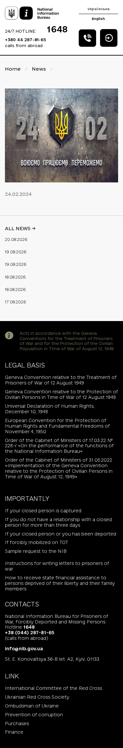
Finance (14, 732)
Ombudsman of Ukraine (32, 705)
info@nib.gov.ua (24, 648)
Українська (99, 9)
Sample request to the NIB (36, 551)
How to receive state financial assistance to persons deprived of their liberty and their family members (60, 583)
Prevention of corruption (34, 714)
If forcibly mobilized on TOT (36, 542)
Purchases (17, 723)
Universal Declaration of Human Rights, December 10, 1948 (49, 408)
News (39, 69)
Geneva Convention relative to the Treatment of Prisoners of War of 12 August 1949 (61, 380)
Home (13, 69)
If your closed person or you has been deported (60, 533)
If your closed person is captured (43, 510)
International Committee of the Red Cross (53, 688)
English (98, 19)
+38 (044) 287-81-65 (29, 632)
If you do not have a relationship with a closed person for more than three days (58, 522)
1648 (57, 29)
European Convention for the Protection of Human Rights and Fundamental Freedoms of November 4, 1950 (57, 426)
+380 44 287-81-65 (25, 39)
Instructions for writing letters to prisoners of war (57, 566)
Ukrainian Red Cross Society (37, 697)
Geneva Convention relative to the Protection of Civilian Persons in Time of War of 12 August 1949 (61, 394)
